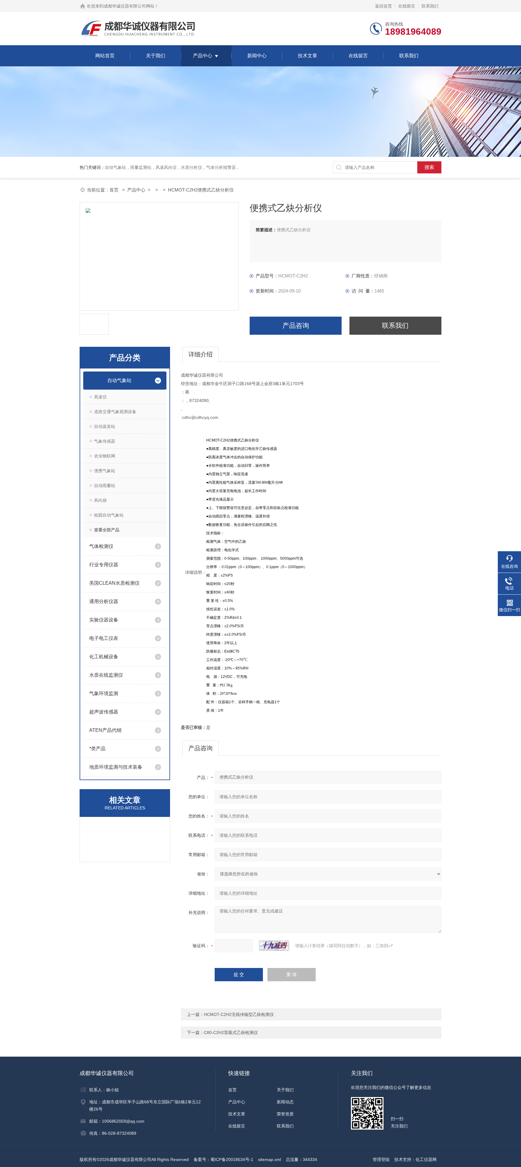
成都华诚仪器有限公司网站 (129, 6)
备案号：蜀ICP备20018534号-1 (223, 1159)
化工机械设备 (103, 656)
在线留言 (406, 6)
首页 (114, 189)
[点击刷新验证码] (274, 946)
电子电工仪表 (103, 638)
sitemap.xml (269, 1159)
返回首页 (383, 6)
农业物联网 (104, 456)
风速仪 (100, 396)
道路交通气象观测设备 (115, 411)
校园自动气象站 (109, 515)
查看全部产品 (106, 529)
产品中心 (202, 55)
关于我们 (155, 55)
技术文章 (307, 55)
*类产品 (97, 748)
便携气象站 (104, 470)
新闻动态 (285, 1101)
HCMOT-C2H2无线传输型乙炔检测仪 (239, 1014)
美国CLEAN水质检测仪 (114, 583)
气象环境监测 (103, 693)
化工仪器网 (426, 1159)
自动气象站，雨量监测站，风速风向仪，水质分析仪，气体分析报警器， (172, 167)
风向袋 (100, 500)
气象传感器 (104, 441)
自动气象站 (119, 380)
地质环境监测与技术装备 (115, 767)
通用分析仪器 (103, 601)
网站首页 (105, 55)
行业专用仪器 (103, 564)
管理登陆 (381, 1159)
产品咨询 (296, 325)
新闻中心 (257, 55)
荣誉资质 (285, 1114)
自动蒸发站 (104, 426)
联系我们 (430, 6)
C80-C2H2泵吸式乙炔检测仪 (231, 1032)
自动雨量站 (104, 485)
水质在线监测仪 (106, 675)
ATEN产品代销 (105, 730)
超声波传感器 (103, 711)
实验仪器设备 (103, 619)
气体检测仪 (101, 546)
